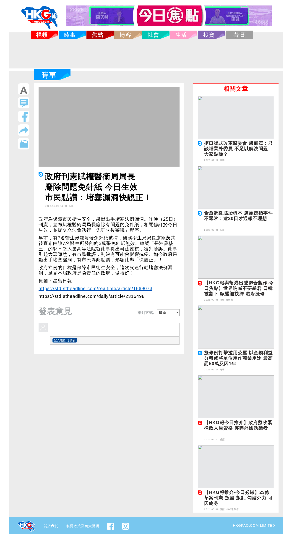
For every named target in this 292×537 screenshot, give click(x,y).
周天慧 (229, 300)
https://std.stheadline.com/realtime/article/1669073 (95, 288)
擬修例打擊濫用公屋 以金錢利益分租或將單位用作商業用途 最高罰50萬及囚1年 (238, 358)
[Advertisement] (146, 53)
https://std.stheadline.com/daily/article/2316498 (92, 296)
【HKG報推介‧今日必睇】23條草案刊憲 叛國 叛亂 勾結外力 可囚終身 (238, 498)
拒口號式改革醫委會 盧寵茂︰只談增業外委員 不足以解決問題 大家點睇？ (238, 149)
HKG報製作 (232, 509)
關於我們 (51, 526)
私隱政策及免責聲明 (82, 526)
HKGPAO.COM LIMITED (254, 525)
